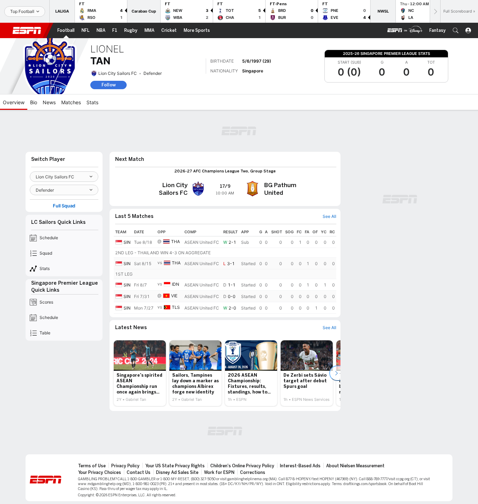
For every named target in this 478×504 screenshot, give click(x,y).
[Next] (435, 11)
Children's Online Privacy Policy (242, 465)
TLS (176, 307)
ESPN (27, 30)
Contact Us (138, 472)
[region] (225, 271)
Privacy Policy (125, 465)
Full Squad (64, 205)
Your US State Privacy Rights (175, 465)
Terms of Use (92, 465)
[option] (140, 373)
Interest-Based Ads (300, 465)
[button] (455, 30)
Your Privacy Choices (99, 472)
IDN (175, 284)
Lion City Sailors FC (117, 73)
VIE (174, 295)
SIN (127, 242)
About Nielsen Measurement (355, 465)
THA (175, 241)
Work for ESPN (219, 472)
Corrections (252, 472)
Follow (108, 84)
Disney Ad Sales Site (177, 472)
